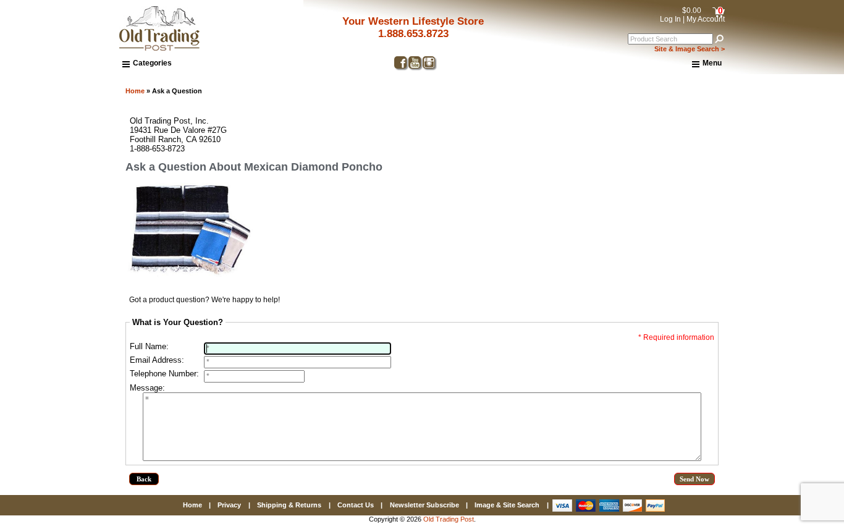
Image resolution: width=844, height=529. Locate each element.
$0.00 (691, 10)
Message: (147, 387)
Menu (712, 63)
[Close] (774, 158)
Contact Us (355, 505)
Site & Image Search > (689, 49)
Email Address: (157, 360)
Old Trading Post (448, 519)
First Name (544, 270)
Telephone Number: (164, 373)
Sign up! (647, 408)
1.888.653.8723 (413, 34)
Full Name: (149, 346)
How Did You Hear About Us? (578, 314)
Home (135, 91)
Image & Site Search (507, 505)
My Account (705, 19)
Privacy (229, 505)
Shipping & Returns (289, 505)
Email (534, 225)
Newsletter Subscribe (424, 505)
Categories (152, 63)
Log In (670, 19)
